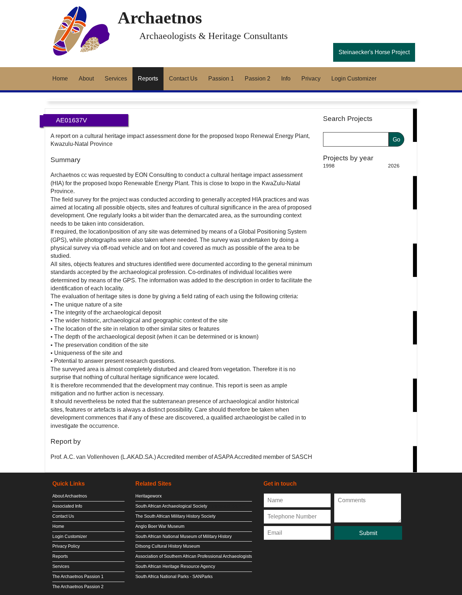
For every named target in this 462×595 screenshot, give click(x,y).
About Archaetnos (69, 496)
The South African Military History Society (175, 516)
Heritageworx (148, 496)
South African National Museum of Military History (183, 536)
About (86, 78)
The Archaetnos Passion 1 (78, 576)
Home (60, 78)
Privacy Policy (66, 546)
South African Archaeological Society (171, 506)
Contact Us (183, 78)
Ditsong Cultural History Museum (167, 546)
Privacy (311, 78)
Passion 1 (221, 78)
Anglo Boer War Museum (159, 526)
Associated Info (67, 506)
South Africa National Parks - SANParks (174, 576)
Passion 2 (257, 78)
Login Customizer (353, 78)
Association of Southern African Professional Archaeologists (193, 556)
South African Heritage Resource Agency (175, 566)
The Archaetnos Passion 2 (78, 586)
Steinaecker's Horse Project (374, 52)
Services (116, 78)
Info (286, 78)
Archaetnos (160, 17)
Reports (148, 78)
